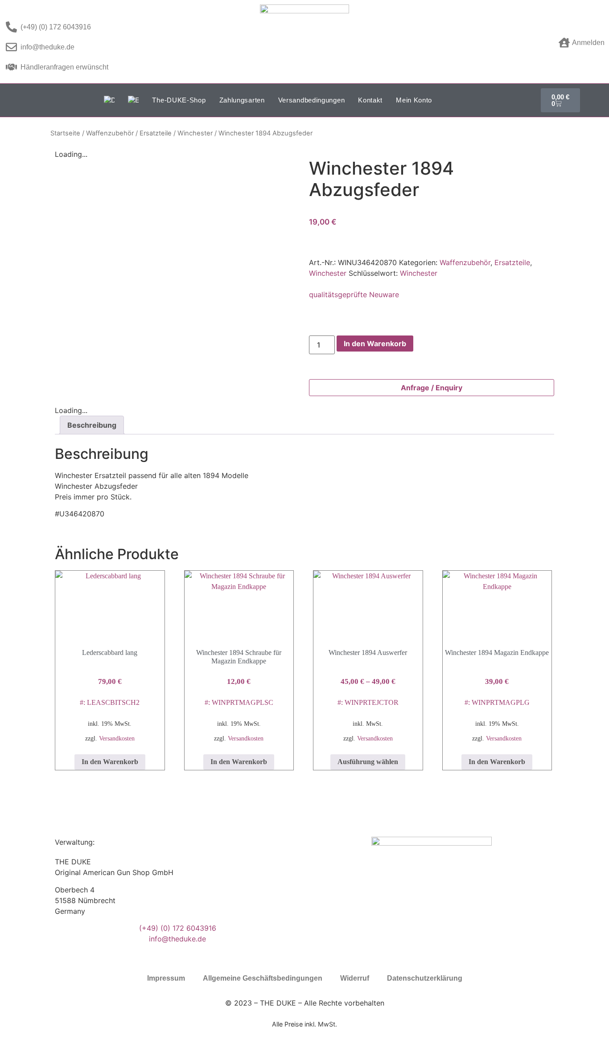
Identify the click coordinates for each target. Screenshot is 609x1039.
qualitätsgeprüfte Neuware (354, 294)
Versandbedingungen (311, 100)
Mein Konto (414, 100)
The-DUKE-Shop (179, 100)
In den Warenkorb (375, 343)
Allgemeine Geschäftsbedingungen (262, 978)
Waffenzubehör (110, 133)
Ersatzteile (156, 133)
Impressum (166, 978)
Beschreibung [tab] (91, 425)
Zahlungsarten (242, 100)
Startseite (65, 133)
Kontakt (370, 100)
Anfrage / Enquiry (431, 387)
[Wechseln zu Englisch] (133, 100)
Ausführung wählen (367, 761)
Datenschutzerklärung (424, 978)
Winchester (195, 133)
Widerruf (354, 978)
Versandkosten (117, 738)
